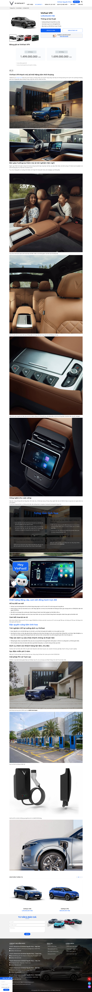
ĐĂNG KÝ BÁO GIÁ (72, 30)
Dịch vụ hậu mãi (62, 4)
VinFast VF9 (19, 77)
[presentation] (10, 23)
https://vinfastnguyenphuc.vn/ (22, 984)
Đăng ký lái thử (50, 4)
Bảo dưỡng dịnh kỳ (52, 949)
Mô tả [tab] (11, 70)
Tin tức (72, 4)
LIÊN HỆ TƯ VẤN (50, 30)
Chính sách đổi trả (71, 951)
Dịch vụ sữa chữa (52, 946)
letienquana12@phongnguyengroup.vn (24, 982)
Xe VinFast (38, 4)
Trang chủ (12, 8)
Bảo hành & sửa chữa (53, 951)
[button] (77, 877)
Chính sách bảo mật (72, 954)
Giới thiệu (30, 4)
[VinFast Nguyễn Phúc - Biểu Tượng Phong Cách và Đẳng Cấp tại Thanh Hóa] (16, 3)
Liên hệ (80, 4)
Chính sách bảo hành (72, 946)
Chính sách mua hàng (72, 949)
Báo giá (76, 1)
